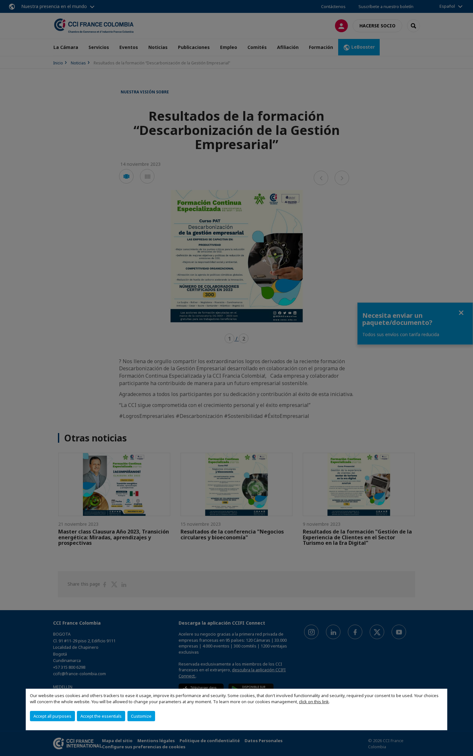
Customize (141, 716)
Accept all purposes (52, 716)
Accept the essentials (101, 716)
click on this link (314, 701)
